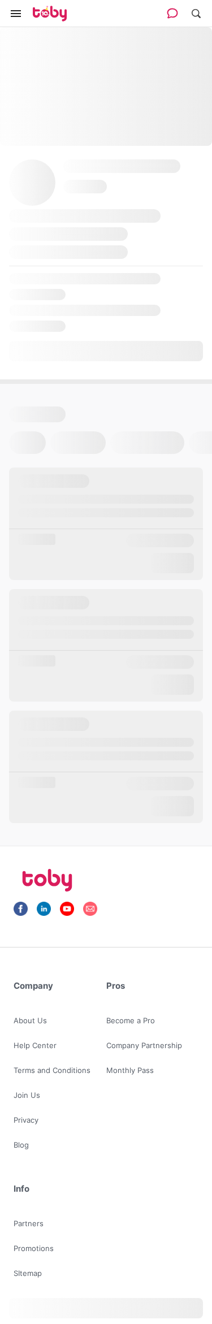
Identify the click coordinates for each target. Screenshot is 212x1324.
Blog (21, 1144)
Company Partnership (144, 1045)
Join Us (27, 1095)
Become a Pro (130, 1020)
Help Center (35, 1045)
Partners (29, 1223)
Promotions (34, 1248)
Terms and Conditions (52, 1070)
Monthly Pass (130, 1070)
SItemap (28, 1273)
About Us (30, 1020)
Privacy (26, 1119)
